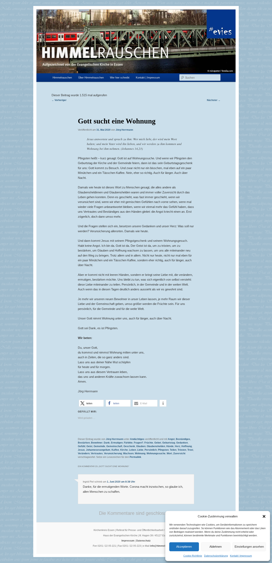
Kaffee (115, 449)
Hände (170, 446)
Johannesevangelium (98, 449)
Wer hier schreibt (119, 77)
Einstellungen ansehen (249, 546)
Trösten (182, 449)
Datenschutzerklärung (216, 555)
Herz (177, 446)
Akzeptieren (184, 546)
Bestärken (84, 442)
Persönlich (151, 449)
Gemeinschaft (114, 446)
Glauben (141, 446)
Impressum (127, 540)
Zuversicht (179, 453)
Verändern (84, 453)
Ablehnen (215, 546)
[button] (264, 516)
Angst (171, 439)
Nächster (213, 100)
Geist (89, 446)
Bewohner (97, 442)
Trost (190, 449)
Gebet (157, 442)
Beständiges (183, 439)
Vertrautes (97, 453)
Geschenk (129, 446)
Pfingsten (163, 449)
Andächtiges (137, 439)
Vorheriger (59, 100)
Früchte (148, 442)
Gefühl (81, 446)
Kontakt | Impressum (241, 555)
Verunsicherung (113, 453)
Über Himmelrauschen (91, 77)
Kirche (124, 449)
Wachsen (128, 453)
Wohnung (140, 453)
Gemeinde (99, 446)
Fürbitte (128, 442)
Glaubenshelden (156, 446)
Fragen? (138, 442)
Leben (132, 449)
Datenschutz (143, 540)
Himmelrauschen (62, 77)
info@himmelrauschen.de (164, 545)
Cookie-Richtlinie (192, 555)
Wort (169, 453)
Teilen (173, 449)
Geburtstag (168, 442)
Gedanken (182, 442)
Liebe (140, 449)
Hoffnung (186, 446)
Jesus (81, 449)
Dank (107, 442)
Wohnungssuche (156, 453)
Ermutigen (117, 442)
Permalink (135, 457)
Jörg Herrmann (124, 129)
